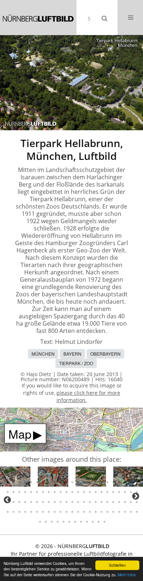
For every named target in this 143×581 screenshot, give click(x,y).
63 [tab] (101, 502)
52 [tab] (37, 502)
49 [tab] (19, 502)
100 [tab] (81, 521)
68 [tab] (131, 502)
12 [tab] (72, 482)
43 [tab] (119, 492)
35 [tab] (72, 492)
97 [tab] (63, 521)
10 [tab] (60, 482)
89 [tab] (119, 512)
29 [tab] (37, 492)
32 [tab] (54, 492)
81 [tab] (72, 512)
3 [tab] (19, 482)
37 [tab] (84, 492)
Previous (7, 499)
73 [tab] (25, 512)
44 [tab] (125, 492)
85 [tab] (95, 512)
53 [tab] (43, 502)
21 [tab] (125, 482)
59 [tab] (78, 502)
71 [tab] (13, 512)
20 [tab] (119, 482)
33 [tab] (60, 492)
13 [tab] (78, 482)
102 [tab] (92, 521)
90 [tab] (125, 512)
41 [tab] (107, 492)
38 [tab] (90, 492)
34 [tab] (66, 492)
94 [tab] (46, 521)
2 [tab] (13, 482)
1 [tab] (7, 482)
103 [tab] (98, 521)
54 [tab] (48, 502)
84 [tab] (90, 512)
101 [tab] (87, 521)
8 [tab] (48, 482)
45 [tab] (131, 492)
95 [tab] (51, 521)
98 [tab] (69, 521)
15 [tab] (90, 482)
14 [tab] (84, 482)
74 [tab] (31, 512)
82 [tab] (78, 512)
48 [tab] (13, 502)
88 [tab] (113, 512)
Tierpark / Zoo (76, 363)
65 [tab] (113, 502)
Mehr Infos (127, 574)
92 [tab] (136, 512)
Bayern (72, 354)
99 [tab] (75, 521)
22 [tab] (131, 482)
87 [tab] (107, 512)
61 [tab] (90, 502)
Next (135, 496)
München (43, 354)
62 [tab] (95, 502)
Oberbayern (105, 354)
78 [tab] (54, 512)
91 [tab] (131, 512)
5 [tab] (31, 482)
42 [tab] (113, 492)
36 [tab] (78, 492)
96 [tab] (57, 521)
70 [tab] (7, 512)
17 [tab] (101, 482)
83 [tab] (84, 512)
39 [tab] (95, 492)
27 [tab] (25, 492)
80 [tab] (66, 512)
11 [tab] (66, 482)
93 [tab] (40, 521)
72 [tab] (19, 512)
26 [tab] (19, 492)
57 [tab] (66, 502)
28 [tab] (31, 492)
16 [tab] (95, 482)
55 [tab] (54, 502)
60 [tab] (84, 502)
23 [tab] (136, 482)
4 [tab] (25, 482)
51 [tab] (31, 502)
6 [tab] (37, 482)
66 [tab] (119, 502)
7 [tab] (43, 482)
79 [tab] (60, 512)
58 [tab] (72, 502)
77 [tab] (48, 512)
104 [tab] (104, 521)
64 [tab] (107, 502)
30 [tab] (43, 492)
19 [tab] (113, 482)
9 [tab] (54, 482)
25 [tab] (13, 492)
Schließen (117, 565)
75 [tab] (37, 512)
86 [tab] (101, 512)
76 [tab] (43, 512)
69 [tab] (136, 502)
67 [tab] (125, 502)
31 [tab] (48, 492)
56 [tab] (60, 502)
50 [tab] (25, 502)
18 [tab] (107, 482)
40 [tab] (101, 492)
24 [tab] (7, 492)
